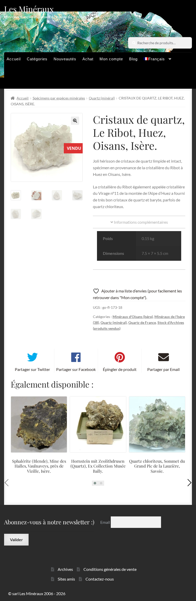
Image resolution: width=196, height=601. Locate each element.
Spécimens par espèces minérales (59, 98)
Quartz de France (142, 322)
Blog (133, 59)
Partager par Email (163, 369)
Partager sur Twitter (32, 369)
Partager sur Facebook (76, 369)
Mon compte (111, 59)
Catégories (37, 59)
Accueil (14, 59)
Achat (87, 59)
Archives (65, 569)
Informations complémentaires (140, 222)
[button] (75, 121)
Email (105, 522)
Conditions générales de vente (110, 569)
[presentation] (8, 482)
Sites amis (66, 578)
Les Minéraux (29, 8)
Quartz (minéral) (102, 98)
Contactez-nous (99, 578)
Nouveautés (65, 59)
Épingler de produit (120, 369)
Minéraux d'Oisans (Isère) (133, 316)
